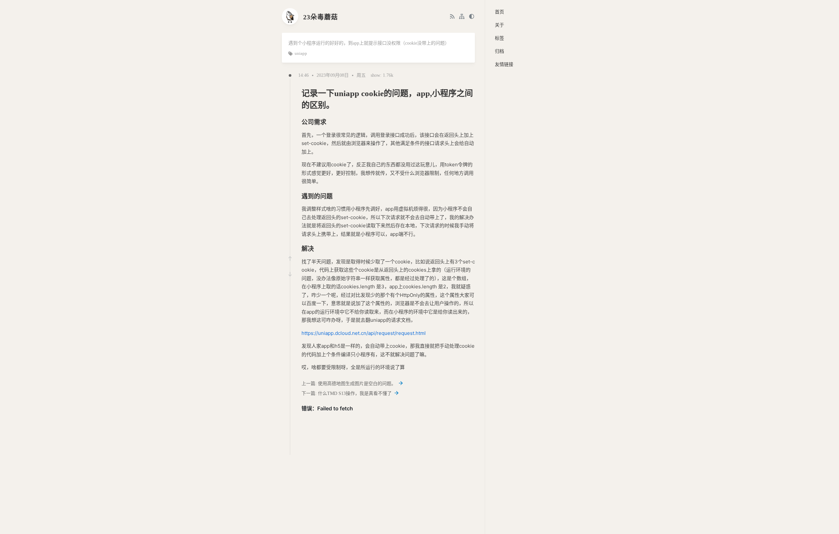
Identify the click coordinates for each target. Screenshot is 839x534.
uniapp (301, 53)
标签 (499, 38)
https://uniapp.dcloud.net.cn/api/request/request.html (364, 333)
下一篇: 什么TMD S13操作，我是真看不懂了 (347, 393)
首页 (499, 12)
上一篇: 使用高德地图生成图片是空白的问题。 (349, 383)
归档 (499, 51)
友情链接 (504, 64)
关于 (499, 25)
